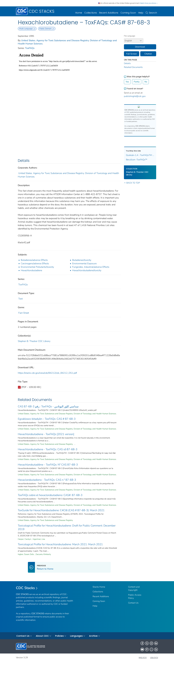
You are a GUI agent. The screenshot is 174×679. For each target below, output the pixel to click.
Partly (137, 81)
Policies (59, 635)
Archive (93, 635)
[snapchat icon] (151, 649)
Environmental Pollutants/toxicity (37, 266)
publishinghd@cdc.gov (135, 96)
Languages (76, 635)
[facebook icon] (142, 643)
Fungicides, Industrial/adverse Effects (90, 266)
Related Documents (133, 67)
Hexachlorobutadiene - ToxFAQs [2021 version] (46, 434)
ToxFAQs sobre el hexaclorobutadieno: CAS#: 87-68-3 (50, 495)
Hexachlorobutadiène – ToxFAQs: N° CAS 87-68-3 (48, 464)
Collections (90, 12)
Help (140, 12)
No (145, 81)
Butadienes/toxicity (81, 260)
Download (140, 46)
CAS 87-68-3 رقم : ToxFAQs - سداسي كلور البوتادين (48, 406)
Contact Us (133, 602)
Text (20, 298)
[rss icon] (156, 649)
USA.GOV (154, 657)
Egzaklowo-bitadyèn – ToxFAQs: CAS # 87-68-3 (47, 419)
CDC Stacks (25, 588)
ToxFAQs (30, 48)
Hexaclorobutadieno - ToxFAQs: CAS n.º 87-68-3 (47, 480)
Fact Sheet (23, 312)
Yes (127, 81)
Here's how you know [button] (148, 3)
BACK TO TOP (133, 182)
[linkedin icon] (156, 643)
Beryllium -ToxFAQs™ (136, 159)
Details (127, 63)
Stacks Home (99, 586)
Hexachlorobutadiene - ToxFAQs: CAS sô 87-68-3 (47, 449)
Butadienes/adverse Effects (34, 260)
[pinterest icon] (147, 649)
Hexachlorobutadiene (31, 270)
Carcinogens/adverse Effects (35, 263)
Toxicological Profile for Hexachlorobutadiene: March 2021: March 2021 (60, 544)
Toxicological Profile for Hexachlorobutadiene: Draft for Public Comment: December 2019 (67, 527)
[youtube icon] (142, 649)
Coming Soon (128, 12)
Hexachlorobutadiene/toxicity (86, 270)
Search (153, 12)
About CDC (42, 635)
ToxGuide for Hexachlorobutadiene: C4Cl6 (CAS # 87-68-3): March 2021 (61, 510)
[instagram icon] (151, 643)
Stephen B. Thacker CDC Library (34, 341)
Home (78, 12)
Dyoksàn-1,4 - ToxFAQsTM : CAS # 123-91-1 (140, 155)
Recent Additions (108, 12)
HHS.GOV (143, 657)
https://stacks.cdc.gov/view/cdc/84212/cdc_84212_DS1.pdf (47, 372)
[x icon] (147, 643)
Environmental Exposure (84, 263)
